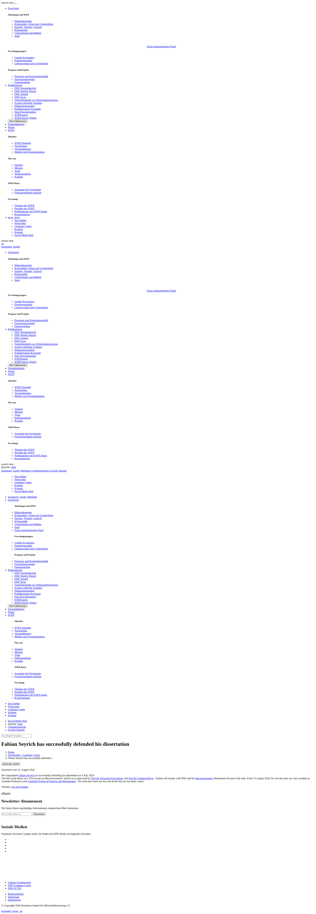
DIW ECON (14, 888)
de (14, 467)
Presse (11, 127)
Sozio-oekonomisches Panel (161, 46)
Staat (17, 36)
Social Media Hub (23, 235)
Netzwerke (20, 223)
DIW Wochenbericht (25, 88)
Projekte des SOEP (24, 208)
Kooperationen (22, 214)
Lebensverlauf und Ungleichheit (31, 63)
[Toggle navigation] (15, 3)
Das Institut (20, 220)
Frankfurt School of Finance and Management (52, 781)
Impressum (13, 897)
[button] (7, 2)
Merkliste (22, 497)
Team (17, 171)
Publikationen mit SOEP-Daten (30, 211)
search (4, 2)
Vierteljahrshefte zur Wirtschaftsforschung (36, 100)
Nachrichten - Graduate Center (24, 755)
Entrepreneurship (23, 60)
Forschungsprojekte (24, 79)
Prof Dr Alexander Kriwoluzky (107, 778)
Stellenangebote (22, 173)
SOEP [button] (11, 130)
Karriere (18, 229)
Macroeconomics (204, 778)
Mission (18, 168)
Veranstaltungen (16, 124)
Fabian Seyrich (26, 775)
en (2, 243)
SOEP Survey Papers (25, 117)
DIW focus (20, 97)
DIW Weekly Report (25, 91)
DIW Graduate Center (19, 885)
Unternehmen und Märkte (27, 33)
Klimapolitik (20, 30)
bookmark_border (10, 246)
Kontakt (18, 176)
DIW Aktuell (21, 94)
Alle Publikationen (17, 121)
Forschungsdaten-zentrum (27, 192)
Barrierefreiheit (16, 894)
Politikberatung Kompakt (27, 109)
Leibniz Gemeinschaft (19, 882)
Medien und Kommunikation (29, 152)
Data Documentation (25, 112)
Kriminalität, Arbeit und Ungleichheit (33, 24)
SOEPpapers (21, 115)
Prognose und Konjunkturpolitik (31, 76)
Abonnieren (39, 814)
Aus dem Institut (19, 786)
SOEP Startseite (22, 143)
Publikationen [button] (15, 85)
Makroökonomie (23, 21)
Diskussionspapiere (24, 106)
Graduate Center (23, 226)
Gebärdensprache (17, 727)
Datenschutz (14, 900)
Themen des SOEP (24, 205)
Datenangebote (22, 82)
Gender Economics (24, 57)
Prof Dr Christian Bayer (141, 778)
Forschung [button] (13, 8)
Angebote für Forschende (27, 189)
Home (11, 752)
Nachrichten (20, 146)
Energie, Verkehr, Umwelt (28, 27)
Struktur (18, 165)
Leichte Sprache (16, 729)
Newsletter (7, 819)
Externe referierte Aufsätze (28, 103)
